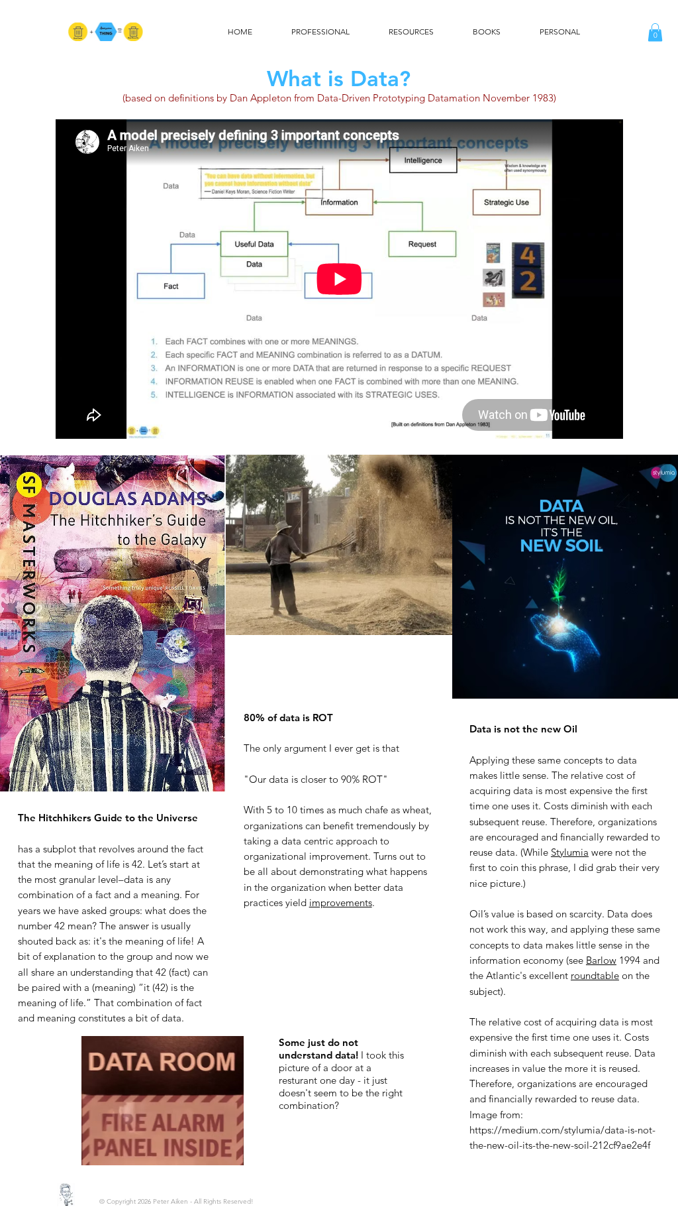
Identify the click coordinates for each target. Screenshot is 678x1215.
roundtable (595, 975)
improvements (340, 902)
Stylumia (570, 852)
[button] (655, 32)
